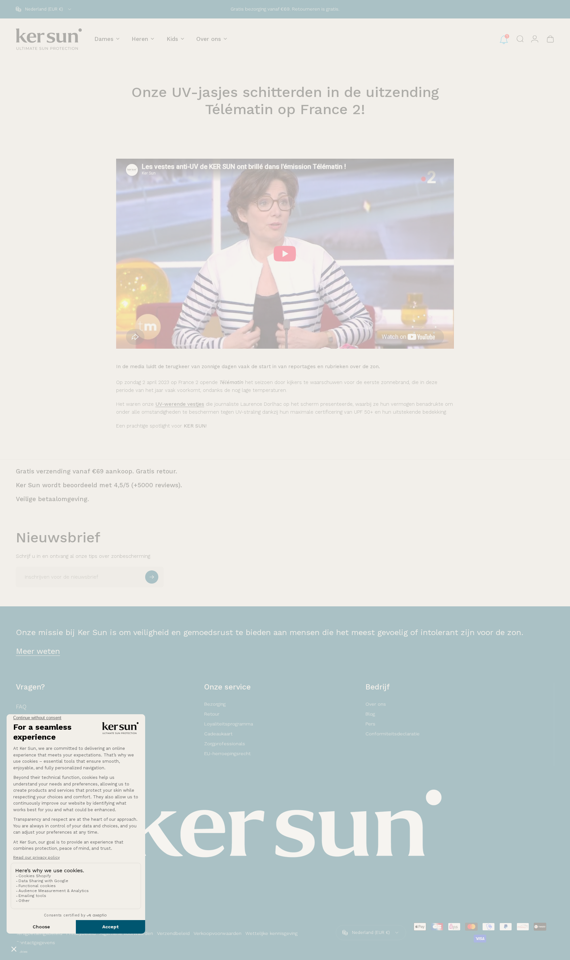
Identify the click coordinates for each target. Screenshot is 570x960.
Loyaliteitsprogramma (228, 723)
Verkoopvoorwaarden (217, 933)
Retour (211, 714)
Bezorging (215, 704)
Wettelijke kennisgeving (271, 933)
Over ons (375, 704)
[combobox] (44, 9)
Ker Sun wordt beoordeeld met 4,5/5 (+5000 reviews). (99, 485)
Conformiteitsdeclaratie (392, 733)
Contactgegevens (35, 942)
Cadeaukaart (218, 733)
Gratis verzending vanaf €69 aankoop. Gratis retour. (96, 471)
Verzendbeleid (173, 933)
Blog (370, 714)
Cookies (21, 951)
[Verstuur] (151, 577)
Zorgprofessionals (224, 743)
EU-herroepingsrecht (227, 753)
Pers (370, 723)
